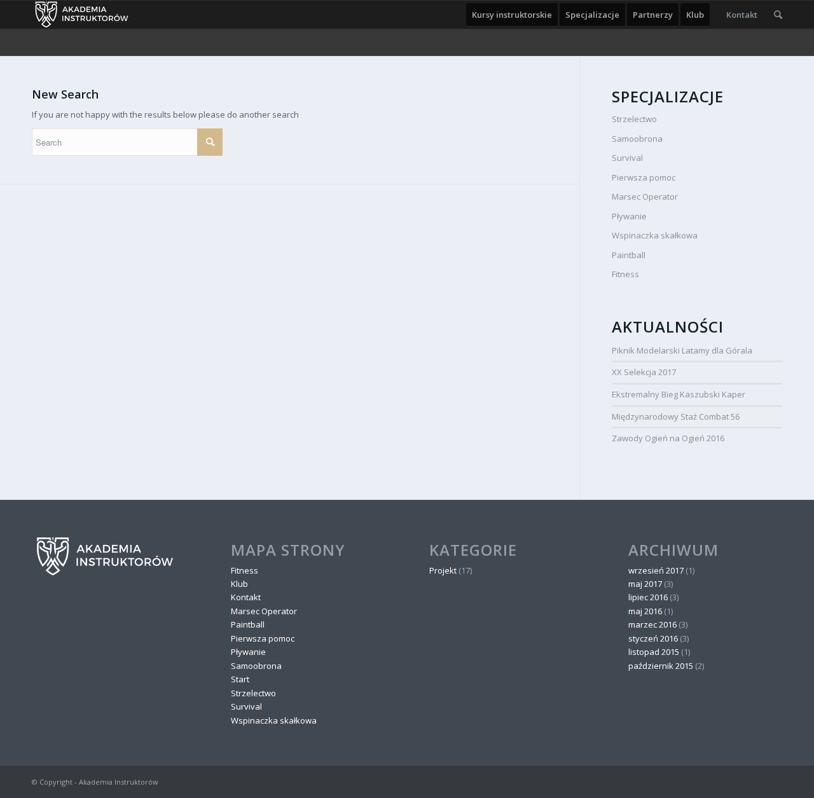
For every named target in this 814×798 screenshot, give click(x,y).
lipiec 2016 (648, 597)
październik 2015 (660, 665)
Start (240, 679)
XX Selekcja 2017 (644, 372)
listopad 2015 (653, 651)
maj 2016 (645, 611)
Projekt (443, 570)
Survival (627, 157)
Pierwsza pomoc (643, 177)
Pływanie (629, 216)
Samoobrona (637, 138)
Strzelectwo (634, 119)
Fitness (625, 274)
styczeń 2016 (653, 638)
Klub (239, 583)
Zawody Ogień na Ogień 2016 (668, 438)
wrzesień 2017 (656, 570)
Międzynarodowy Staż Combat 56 (676, 416)
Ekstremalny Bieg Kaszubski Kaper (678, 394)
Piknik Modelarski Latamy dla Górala (682, 350)
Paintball (628, 255)
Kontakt (246, 597)
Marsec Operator (645, 196)
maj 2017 (645, 583)
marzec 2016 (652, 624)
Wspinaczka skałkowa (655, 235)
